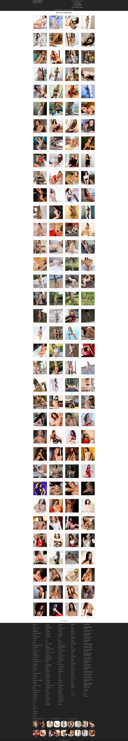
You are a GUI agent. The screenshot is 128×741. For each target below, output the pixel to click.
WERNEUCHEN (35, 708)
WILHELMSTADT (60, 699)
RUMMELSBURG (60, 664)
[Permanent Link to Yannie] (56, 74)
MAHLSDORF (60, 629)
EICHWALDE (35, 640)
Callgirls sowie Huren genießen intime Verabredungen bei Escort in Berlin (88, 650)
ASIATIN (72, 628)
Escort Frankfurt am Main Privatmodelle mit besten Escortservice (87, 661)
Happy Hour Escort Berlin (46, 718)
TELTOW (34, 701)
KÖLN (85, 692)
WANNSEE (60, 687)
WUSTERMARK (35, 713)
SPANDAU (59, 673)
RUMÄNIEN (72, 668)
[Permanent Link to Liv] (88, 160)
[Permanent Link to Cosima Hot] (40, 108)
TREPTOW (60, 683)
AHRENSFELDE (35, 624)
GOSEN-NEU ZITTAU (36, 650)
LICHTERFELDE (60, 624)
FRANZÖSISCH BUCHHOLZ (50, 652)
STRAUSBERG (35, 699)
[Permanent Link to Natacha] (56, 108)
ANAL (72, 689)
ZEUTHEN (34, 715)
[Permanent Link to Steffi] (88, 39)
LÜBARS (59, 626)
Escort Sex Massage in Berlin (63, 718)
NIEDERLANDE (73, 663)
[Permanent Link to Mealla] (88, 143)
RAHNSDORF (60, 657)
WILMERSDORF (60, 701)
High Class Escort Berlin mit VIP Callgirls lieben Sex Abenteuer (88, 680)
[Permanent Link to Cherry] (40, 143)
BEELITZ (34, 626)
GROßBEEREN (35, 652)
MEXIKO (72, 661)
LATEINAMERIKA (73, 656)
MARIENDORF (60, 633)
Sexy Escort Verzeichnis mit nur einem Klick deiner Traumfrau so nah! (88, 634)
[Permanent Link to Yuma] (56, 57)
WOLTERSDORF (35, 711)
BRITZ (46, 638)
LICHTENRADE (48, 704)
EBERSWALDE (35, 638)
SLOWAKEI (72, 673)
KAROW (47, 690)
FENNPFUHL (47, 650)
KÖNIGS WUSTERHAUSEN (37, 661)
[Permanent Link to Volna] (88, 91)
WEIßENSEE (60, 692)
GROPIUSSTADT (48, 666)
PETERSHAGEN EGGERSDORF (37, 680)
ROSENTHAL (60, 661)
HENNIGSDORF (35, 654)
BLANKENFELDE (48, 633)
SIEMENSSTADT (60, 671)
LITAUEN (72, 659)
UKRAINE (72, 682)
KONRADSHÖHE (48, 697)
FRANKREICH (73, 642)
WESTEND (60, 694)
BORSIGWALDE (48, 636)
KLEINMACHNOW (35, 659)
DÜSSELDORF (86, 689)
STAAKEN (59, 675)
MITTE (59, 638)
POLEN (72, 666)
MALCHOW (60, 631)
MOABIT (59, 640)
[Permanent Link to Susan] (88, 74)
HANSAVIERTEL (48, 675)
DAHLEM (47, 645)
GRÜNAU (47, 668)
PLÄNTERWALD (60, 654)
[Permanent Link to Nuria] (56, 160)
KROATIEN (72, 654)
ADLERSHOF (47, 624)
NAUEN (34, 671)
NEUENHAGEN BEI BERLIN (37, 673)
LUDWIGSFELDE (35, 664)
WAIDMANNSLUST (61, 685)
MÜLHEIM (85, 694)
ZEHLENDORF (60, 704)
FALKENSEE (35, 643)
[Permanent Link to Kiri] (72, 74)
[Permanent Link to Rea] (56, 178)
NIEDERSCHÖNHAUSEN (62, 647)
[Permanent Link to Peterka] (40, 178)
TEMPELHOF (60, 680)
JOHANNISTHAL (48, 687)
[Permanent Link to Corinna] (72, 126)
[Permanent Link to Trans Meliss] (88, 126)
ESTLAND (72, 640)
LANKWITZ (47, 701)
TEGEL (59, 678)
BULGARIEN (73, 633)
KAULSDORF (47, 692)
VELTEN (34, 704)
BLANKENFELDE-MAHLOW (37, 633)
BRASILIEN (72, 631)
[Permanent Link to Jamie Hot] (40, 160)
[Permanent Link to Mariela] (88, 108)
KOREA (72, 652)
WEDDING (59, 690)
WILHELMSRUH (60, 697)
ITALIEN (72, 647)
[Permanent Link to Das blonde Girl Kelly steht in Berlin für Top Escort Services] (40, 57)
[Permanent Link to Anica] (72, 178)
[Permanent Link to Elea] (72, 57)
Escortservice (73, 693)
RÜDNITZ (34, 687)
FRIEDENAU (47, 654)
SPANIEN (72, 675)
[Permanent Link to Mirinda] (72, 39)
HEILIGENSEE (48, 678)
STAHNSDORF (35, 697)
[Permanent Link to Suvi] (40, 22)
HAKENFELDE (48, 671)
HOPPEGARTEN (35, 657)
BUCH (46, 640)
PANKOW (59, 652)
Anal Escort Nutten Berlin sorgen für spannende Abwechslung (87, 640)
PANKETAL (34, 678)
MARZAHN (59, 636)
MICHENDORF (35, 666)
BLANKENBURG (48, 631)
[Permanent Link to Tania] (72, 143)
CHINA (72, 635)
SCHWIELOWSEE (35, 694)
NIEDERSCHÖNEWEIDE (62, 645)
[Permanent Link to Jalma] (88, 178)
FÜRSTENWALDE (35, 647)
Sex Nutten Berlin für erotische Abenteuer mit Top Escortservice (88, 668)
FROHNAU (47, 661)
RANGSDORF (35, 683)
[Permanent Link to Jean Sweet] (40, 126)
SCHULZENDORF (35, 692)
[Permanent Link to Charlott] (56, 126)
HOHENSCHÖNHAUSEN (49, 685)
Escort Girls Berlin (58, 9)
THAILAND (72, 677)
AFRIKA (72, 626)
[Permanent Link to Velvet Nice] (72, 108)
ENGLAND (72, 638)
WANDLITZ (34, 706)
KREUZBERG (48, 699)
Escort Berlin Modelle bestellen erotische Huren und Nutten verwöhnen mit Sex (88, 684)
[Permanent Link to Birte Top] (72, 160)
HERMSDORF (48, 683)
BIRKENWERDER (35, 631)
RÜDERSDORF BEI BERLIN (37, 685)
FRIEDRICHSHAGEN (49, 657)
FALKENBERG (48, 647)
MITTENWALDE (35, 668)
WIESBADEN (86, 696)
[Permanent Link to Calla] (40, 91)
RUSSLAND (72, 670)
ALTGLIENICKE (48, 626)
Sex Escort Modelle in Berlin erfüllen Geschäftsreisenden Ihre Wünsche (88, 627)
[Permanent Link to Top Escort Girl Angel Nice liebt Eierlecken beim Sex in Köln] (40, 74)
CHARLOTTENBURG (49, 643)
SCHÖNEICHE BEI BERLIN (37, 690)
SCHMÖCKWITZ (60, 668)
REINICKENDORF (61, 659)
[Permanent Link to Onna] (56, 143)
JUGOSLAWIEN (73, 649)
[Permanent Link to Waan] (88, 22)
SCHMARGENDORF (61, 666)
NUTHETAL (34, 675)
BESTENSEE (35, 629)
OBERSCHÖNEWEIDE (61, 650)
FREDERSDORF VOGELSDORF (37, 645)
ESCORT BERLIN (37, 1)
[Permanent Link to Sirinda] (56, 22)
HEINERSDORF (48, 680)
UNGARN (72, 684)
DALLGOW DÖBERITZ (36, 636)
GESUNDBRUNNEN (48, 664)
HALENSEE (47, 673)
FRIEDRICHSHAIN (48, 659)
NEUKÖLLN (60, 643)
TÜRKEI (72, 680)
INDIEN (72, 645)
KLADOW (47, 694)
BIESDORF (47, 629)
